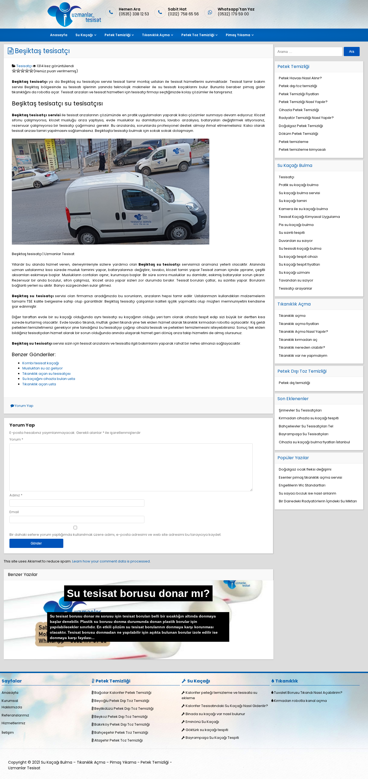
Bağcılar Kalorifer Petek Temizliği (122, 692)
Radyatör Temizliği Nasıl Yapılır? (306, 117)
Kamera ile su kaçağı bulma (303, 208)
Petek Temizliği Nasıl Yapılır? (303, 101)
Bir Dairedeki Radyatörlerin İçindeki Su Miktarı (318, 501)
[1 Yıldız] (14, 70)
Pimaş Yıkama (238, 35)
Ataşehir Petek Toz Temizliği (118, 740)
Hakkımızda (12, 707)
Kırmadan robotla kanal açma (300, 700)
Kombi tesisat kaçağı (40, 363)
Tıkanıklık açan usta (39, 384)
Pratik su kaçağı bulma (298, 184)
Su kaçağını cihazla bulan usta (48, 378)
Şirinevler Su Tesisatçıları (300, 410)
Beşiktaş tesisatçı (42, 50)
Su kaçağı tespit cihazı (298, 256)
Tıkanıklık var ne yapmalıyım (303, 355)
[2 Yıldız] (18, 70)
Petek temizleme (293, 141)
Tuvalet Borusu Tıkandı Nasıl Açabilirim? (308, 692)
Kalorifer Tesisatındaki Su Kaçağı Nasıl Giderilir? (227, 705)
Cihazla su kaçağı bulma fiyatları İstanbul (314, 442)
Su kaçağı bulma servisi (299, 192)
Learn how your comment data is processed (111, 561)
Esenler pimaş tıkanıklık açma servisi (310, 477)
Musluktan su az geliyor (42, 368)
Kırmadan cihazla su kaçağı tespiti (309, 418)
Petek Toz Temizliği (197, 35)
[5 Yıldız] (31, 70)
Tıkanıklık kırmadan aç (298, 339)
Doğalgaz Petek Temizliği (301, 125)
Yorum (16, 439)
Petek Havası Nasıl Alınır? (300, 78)
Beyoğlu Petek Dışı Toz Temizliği (121, 700)
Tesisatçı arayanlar (295, 288)
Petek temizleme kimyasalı (302, 149)
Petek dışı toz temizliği (298, 85)
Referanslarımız (15, 715)
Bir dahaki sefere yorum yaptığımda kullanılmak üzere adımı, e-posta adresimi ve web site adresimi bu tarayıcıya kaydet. (115, 534)
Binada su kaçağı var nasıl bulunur (215, 713)
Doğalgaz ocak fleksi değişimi (305, 469)
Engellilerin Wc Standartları (302, 485)
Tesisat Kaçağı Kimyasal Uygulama (309, 216)
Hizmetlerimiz (13, 723)
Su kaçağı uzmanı (294, 272)
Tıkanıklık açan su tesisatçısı (46, 373)
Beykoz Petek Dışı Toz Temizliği (121, 716)
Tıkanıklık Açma (156, 35)
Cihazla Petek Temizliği (299, 109)
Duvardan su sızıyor (296, 240)
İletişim (8, 732)
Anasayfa (58, 35)
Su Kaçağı (84, 35)
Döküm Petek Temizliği (298, 133)
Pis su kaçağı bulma (296, 224)
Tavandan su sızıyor (296, 280)
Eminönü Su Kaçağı (202, 721)
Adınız (14, 495)
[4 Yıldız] (27, 70)
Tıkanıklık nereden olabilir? (302, 347)
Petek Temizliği (117, 35)
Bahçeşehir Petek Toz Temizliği (121, 732)
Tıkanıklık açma (292, 315)
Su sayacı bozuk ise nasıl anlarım (307, 493)
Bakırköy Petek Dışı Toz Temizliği (122, 724)
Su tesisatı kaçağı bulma (300, 248)
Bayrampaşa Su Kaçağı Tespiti (212, 737)
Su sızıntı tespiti (292, 232)
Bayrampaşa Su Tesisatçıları (303, 434)
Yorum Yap (24, 405)
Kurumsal (10, 700)
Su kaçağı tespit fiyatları (299, 264)
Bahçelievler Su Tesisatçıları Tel (306, 426)
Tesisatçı (24, 65)
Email (14, 511)
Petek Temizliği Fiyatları (299, 94)
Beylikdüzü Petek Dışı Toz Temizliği (124, 708)
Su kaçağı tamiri (293, 200)
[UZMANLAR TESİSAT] (73, 25)
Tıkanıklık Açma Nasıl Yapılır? (303, 331)
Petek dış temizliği (294, 382)
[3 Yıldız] (22, 70)
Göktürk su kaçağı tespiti (207, 729)
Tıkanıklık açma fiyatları (299, 323)
